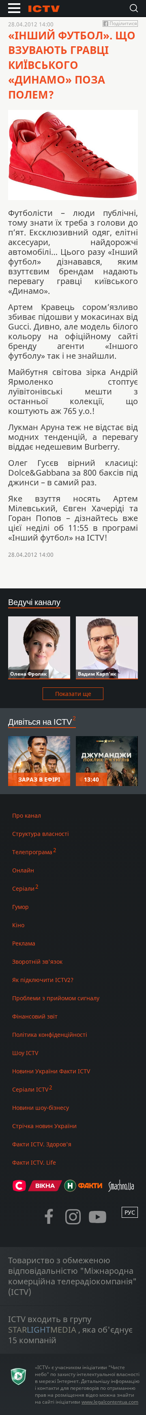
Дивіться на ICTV (40, 721)
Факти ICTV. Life (34, 1162)
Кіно (18, 925)
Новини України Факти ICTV (51, 1071)
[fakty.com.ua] (90, 1189)
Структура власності (40, 834)
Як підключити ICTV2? (42, 980)
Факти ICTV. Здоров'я (41, 1144)
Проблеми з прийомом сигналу (55, 998)
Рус (130, 1212)
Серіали (23, 888)
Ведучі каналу (34, 602)
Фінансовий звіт (35, 1016)
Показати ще (73, 694)
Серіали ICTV (30, 1089)
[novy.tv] (70, 1189)
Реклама (23, 943)
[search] (134, 8)
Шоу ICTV (25, 1053)
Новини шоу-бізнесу (40, 1107)
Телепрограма (32, 852)
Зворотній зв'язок (37, 961)
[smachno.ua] (121, 1189)
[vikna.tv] (45, 1189)
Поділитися (123, 23)
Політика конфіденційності (49, 1034)
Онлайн (23, 870)
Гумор (20, 907)
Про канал (26, 815)
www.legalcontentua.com (110, 1401)
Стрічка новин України (44, 1126)
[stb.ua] (19, 1189)
